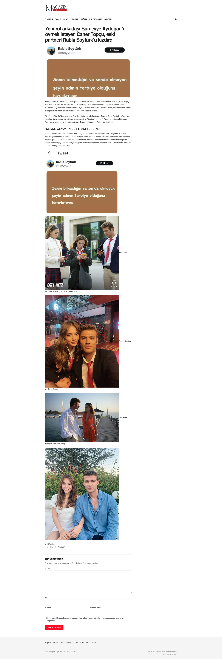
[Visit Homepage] (56, 8)
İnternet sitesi (95, 607)
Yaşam (58, 19)
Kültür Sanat (95, 19)
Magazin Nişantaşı (56, 652)
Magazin (49, 19)
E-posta (48, 607)
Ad (46, 597)
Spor (65, 19)
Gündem (108, 19)
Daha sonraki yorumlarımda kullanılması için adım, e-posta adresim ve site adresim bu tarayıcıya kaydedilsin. (85, 619)
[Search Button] (176, 19)
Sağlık (84, 19)
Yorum (48, 568)
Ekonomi (74, 19)
